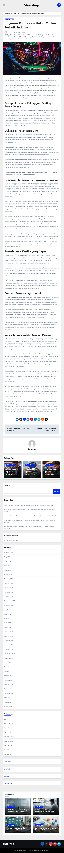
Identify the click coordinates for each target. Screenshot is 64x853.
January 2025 (8, 636)
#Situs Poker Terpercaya (41, 37)
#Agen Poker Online (12, 35)
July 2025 (7, 610)
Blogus (37, 850)
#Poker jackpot (42, 35)
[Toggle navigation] (4, 5)
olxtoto (6, 776)
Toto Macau (8, 754)
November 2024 (9, 645)
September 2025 (9, 601)
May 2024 (7, 671)
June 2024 (7, 667)
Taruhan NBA (8, 741)
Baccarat (7, 719)
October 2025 (8, 596)
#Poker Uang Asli (28, 37)
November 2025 (9, 592)
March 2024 (8, 680)
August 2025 (8, 605)
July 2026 (7, 557)
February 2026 (9, 579)
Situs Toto (7, 761)
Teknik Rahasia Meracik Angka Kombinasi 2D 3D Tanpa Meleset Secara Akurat (28, 505)
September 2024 (9, 654)
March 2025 (8, 627)
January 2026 (8, 583)
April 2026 (7, 570)
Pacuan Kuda (8, 723)
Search (7, 485)
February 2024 (9, 684)
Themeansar (45, 850)
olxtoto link (7, 769)
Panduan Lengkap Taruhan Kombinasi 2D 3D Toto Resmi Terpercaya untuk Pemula (30, 516)
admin (11, 32)
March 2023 (8, 706)
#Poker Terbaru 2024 (16, 37)
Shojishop (31, 5)
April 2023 (7, 702)
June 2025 (7, 614)
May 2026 (7, 566)
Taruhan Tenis (8, 745)
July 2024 (7, 662)
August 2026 (8, 552)
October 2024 (8, 649)
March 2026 (8, 574)
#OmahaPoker (22, 35)
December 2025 (9, 588)
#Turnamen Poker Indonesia (19, 39)
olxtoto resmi (8, 783)
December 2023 (9, 693)
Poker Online (9, 19)
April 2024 (7, 676)
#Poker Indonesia (32, 35)
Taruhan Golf (8, 736)
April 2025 (7, 623)
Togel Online (8, 750)
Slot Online (7, 732)
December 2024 (9, 640)
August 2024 (8, 658)
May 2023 (7, 698)
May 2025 (7, 618)
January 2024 (8, 689)
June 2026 (7, 561)
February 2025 (9, 632)
